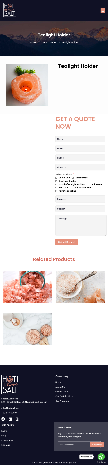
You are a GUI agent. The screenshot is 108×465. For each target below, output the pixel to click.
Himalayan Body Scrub (27, 349)
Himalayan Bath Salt (81, 306)
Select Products (64, 174)
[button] (103, 10)
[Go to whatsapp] (101, 456)
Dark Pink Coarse (27, 306)
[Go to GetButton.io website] (101, 462)
